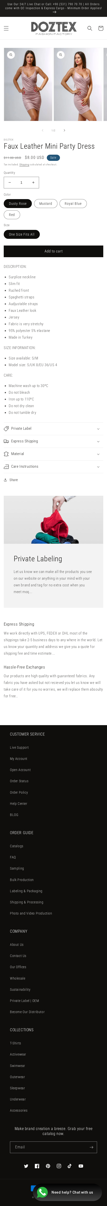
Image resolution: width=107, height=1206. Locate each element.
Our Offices (18, 967)
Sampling (17, 868)
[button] (6, 28)
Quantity (9, 173)
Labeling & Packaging (26, 891)
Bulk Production (22, 880)
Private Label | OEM (24, 1001)
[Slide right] (64, 130)
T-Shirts (15, 1043)
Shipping (24, 164)
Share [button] (13, 480)
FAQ (13, 857)
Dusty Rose (18, 204)
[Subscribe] (91, 1147)
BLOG (14, 815)
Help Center (18, 804)
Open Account (20, 770)
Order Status (19, 781)
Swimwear (17, 1066)
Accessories (19, 1110)
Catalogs (16, 846)
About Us (17, 945)
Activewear (18, 1054)
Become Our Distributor (27, 1012)
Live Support (19, 747)
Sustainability (20, 990)
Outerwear (17, 1077)
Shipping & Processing (27, 902)
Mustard (45, 204)
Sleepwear (17, 1088)
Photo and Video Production (31, 913)
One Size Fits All (22, 234)
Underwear (18, 1099)
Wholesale (17, 978)
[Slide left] (42, 130)
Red (12, 215)
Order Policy (19, 792)
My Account (18, 759)
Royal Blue (73, 204)
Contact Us (18, 956)
